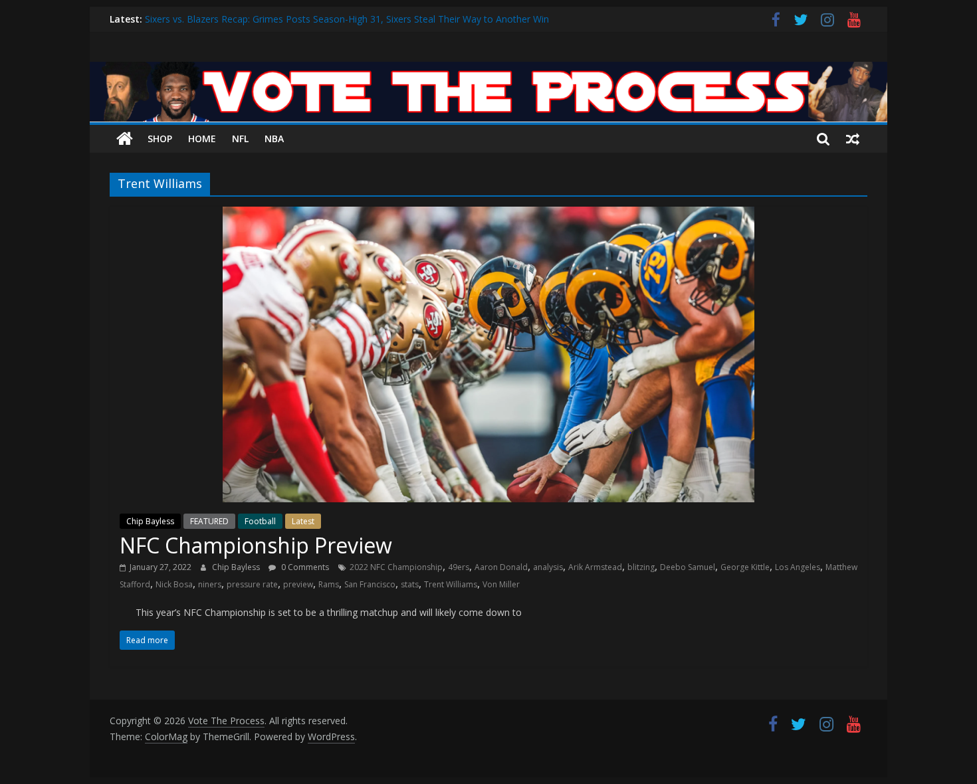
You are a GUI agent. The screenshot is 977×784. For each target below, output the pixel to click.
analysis (548, 567)
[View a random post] (852, 139)
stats (410, 584)
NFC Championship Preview (256, 545)
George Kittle (745, 567)
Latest (303, 521)
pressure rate (252, 584)
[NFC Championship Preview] (488, 214)
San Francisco (369, 584)
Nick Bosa (174, 584)
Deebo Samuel (687, 567)
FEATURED (209, 521)
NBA (274, 138)
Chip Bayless (150, 521)
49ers (458, 567)
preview (298, 584)
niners (209, 584)
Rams (328, 584)
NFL (240, 138)
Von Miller (501, 584)
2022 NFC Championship (396, 567)
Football (260, 521)
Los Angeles (797, 567)
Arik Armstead (595, 567)
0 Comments (304, 567)
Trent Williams (450, 584)
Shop (160, 138)
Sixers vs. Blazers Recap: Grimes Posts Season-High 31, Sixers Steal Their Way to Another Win (347, 21)
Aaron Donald (501, 567)
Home (202, 138)
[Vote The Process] (488, 69)
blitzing (641, 567)
